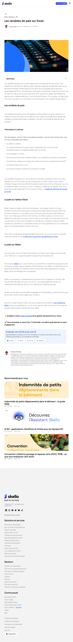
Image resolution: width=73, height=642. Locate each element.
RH (17, 17)
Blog (5, 17)
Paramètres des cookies (12, 515)
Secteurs (12, 17)
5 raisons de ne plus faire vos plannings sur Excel (40, 236)
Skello (16, 264)
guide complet (26, 316)
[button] (70, 3)
